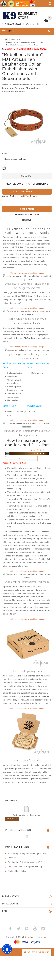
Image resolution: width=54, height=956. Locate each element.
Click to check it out (27, 192)
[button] (49, 31)
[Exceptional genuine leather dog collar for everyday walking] (27, 277)
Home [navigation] (6, 40)
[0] (46, 21)
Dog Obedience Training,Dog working (25, 867)
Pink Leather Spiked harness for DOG (25, 862)
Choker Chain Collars (17, 871)
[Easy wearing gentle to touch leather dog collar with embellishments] (27, 425)
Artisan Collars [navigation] (15, 39)
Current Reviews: (10, 196)
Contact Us (32, 24)
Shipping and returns (27, 214)
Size (4, 153)
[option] (27, 123)
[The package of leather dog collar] (27, 644)
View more (12, 819)
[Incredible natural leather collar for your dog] (27, 576)
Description (27, 209)
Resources (12, 858)
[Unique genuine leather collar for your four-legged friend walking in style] (27, 313)
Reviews (26, 220)
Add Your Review (29, 196)
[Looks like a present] (27, 734)
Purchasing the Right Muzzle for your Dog (27, 853)
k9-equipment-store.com (35, 937)
